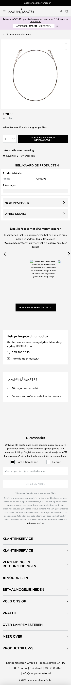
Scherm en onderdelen (18, 34)
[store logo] (23, 11)
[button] (66, 44)
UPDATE (33, 26)
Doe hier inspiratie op (33, 307)
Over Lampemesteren (23, 624)
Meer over (12, 636)
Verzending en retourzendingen (19, 564)
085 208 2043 (21, 352)
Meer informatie (17, 202)
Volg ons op (14, 601)
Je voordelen (15, 578)
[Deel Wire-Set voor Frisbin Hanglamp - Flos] (66, 50)
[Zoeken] (61, 11)
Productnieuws (18, 648)
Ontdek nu (35, 21)
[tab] (35, 538)
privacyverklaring (35, 523)
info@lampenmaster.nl (26, 358)
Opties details (15, 214)
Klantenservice (18, 538)
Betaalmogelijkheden (23, 589)
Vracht (10, 613)
